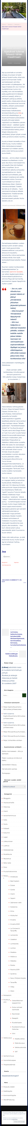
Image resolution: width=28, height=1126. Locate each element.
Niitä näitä (17, 48)
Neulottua (7, 859)
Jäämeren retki (15, 902)
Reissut (5, 877)
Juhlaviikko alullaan (15, 740)
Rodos (12, 965)
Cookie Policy (14, 1119)
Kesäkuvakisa (20, 1039)
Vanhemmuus (8, 1056)
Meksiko (9, 48)
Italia (5, 820)
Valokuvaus (7, 1038)
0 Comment (17, 63)
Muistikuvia (7, 854)
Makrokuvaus (20, 1043)
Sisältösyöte (7, 1091)
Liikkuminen (8, 841)
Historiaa (6, 807)
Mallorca (13, 956)
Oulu (5, 867)
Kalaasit (6, 828)
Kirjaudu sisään (9, 1087)
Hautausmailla (8, 802)
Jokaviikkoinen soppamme (17, 1002)
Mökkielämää (8, 850)
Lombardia (14, 944)
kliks (19, 113)
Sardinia (13, 974)
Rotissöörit (7, 995)
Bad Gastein (14, 881)
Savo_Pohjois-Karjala (18, 978)
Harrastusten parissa (9, 769)
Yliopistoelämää (9, 1065)
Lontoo (13, 948)
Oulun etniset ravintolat (17, 1008)
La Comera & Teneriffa (15, 930)
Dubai (12, 885)
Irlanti (5, 811)
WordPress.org (8, 1100)
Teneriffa (13, 982)
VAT (16, 1052)
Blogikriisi (4, 562)
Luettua (6, 846)
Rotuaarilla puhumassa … (17, 732)
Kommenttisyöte (9, 1095)
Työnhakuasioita (6, 565)
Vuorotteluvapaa (9, 1060)
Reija (5, 707)
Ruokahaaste (17, 1022)
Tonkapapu (6, 773)
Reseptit (15, 1018)
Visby (12, 987)
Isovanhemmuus (9, 815)
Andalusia (14, 877)
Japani (12, 898)
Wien (12, 991)
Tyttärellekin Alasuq (9, 765)
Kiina (12, 911)
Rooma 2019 (14, 969)
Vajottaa (16, 562)
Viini (13, 1033)
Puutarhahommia (10, 871)
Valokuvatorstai (20, 1047)
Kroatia (13, 920)
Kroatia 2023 (15, 924)
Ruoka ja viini (6, 1001)
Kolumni (6, 833)
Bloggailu (6, 798)
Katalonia (13, 907)
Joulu (5, 824)
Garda (12, 890)
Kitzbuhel (14, 915)
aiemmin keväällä (16, 272)
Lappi (5, 837)
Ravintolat (16, 1014)
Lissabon (13, 939)
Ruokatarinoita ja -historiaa (19, 1028)
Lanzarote (14, 935)
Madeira (13, 952)
